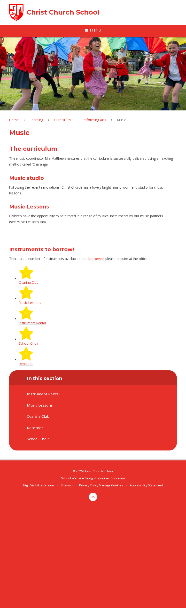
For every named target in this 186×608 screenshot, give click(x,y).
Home (14, 119)
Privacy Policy (88, 485)
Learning (36, 119)
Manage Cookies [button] (111, 485)
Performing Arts (94, 119)
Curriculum (62, 119)
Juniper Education (112, 478)
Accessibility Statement (146, 485)
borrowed (96, 258)
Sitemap (67, 485)
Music (121, 119)
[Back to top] (93, 497)
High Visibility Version (38, 485)
